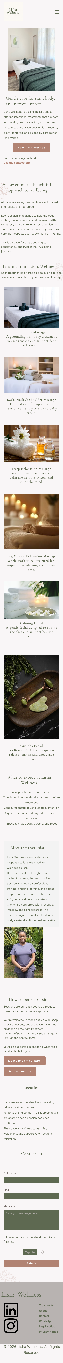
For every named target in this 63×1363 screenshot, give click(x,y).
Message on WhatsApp (24, 1060)
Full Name (10, 1173)
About (43, 1310)
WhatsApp (45, 1321)
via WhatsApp (31, 147)
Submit (31, 1263)
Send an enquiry (20, 1071)
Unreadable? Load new (42, 1252)
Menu (57, 10)
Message (9, 1206)
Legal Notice (47, 1326)
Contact (44, 1315)
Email (7, 1189)
